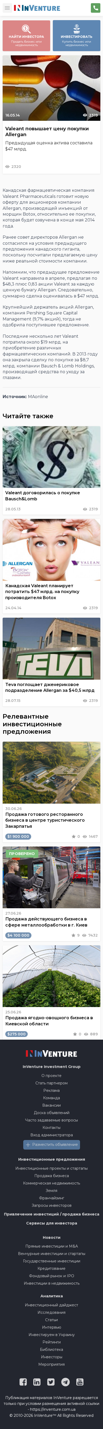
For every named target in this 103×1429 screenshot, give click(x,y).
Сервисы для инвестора (51, 1223)
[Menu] (7, 8)
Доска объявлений (51, 1112)
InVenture (52, 1066)
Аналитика (51, 1296)
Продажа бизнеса (51, 1175)
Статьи (51, 1319)
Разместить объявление (55, 1144)
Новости (51, 1237)
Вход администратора (51, 1135)
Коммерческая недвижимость (51, 1183)
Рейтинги (52, 1342)
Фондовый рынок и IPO (51, 1276)
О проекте (51, 1075)
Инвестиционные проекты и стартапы (51, 1168)
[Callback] (95, 8)
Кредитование (51, 1268)
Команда (51, 1098)
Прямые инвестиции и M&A (51, 1246)
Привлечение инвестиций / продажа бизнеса (51, 1214)
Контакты (51, 1127)
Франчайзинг (51, 1198)
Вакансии (51, 1105)
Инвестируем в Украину (52, 1334)
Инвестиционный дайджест (51, 1305)
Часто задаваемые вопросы (51, 1120)
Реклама (51, 1090)
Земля (51, 1190)
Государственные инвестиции (51, 1261)
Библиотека (51, 1349)
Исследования (51, 1312)
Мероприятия (51, 1364)
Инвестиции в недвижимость (51, 1283)
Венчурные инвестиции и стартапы (51, 1253)
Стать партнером (51, 1083)
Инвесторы (51, 1357)
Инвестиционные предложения (51, 1159)
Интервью (51, 1327)
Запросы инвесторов (52, 1205)
